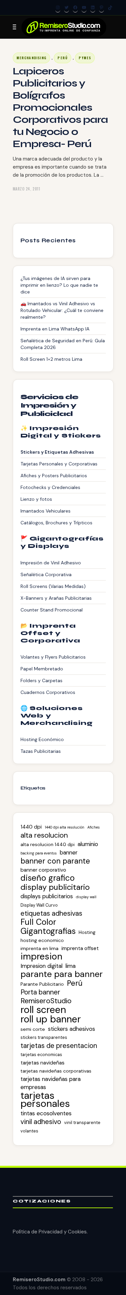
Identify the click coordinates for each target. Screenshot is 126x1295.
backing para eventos (38, 853)
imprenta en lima (39, 948)
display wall (86, 897)
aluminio (88, 844)
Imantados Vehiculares (45, 511)
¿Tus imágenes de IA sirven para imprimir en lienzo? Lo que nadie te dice (59, 285)
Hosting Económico (42, 739)
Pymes (85, 57)
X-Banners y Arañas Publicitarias (56, 598)
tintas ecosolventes (46, 1113)
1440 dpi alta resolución (64, 827)
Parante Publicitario (42, 984)
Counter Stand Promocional (51, 610)
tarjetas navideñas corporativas (55, 1071)
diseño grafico (47, 878)
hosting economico (42, 940)
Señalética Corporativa (46, 574)
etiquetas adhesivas (51, 913)
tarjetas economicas (41, 1054)
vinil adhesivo (40, 1122)
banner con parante (55, 861)
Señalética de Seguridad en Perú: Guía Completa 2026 (62, 344)
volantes (29, 1131)
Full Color (38, 922)
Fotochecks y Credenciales (50, 487)
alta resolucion (44, 835)
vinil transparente (82, 1122)
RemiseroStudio (46, 1001)
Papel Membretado (41, 669)
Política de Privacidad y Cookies (50, 1231)
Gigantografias (48, 931)
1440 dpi (31, 827)
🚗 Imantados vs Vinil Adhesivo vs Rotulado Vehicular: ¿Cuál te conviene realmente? (61, 310)
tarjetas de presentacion (58, 1046)
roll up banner (50, 1019)
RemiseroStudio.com (39, 1279)
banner (69, 852)
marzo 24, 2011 (26, 188)
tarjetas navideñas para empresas (50, 1083)
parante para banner (61, 974)
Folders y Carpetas (41, 680)
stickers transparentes (43, 1037)
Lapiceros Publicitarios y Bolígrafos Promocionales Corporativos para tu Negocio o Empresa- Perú (60, 107)
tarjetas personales (45, 1099)
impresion (41, 956)
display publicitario (55, 887)
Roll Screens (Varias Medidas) (53, 586)
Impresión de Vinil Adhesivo (50, 563)
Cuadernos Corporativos (47, 692)
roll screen (43, 1010)
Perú (62, 57)
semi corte (32, 1029)
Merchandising (31, 57)
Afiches (93, 827)
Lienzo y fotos (36, 499)
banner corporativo (43, 870)
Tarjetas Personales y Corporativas (58, 464)
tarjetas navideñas (42, 1062)
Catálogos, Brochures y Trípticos (56, 523)
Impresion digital (41, 966)
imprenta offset (80, 948)
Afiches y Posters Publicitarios (53, 476)
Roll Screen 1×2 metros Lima (51, 359)
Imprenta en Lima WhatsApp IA (54, 329)
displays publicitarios (46, 896)
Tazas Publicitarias (40, 751)
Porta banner (40, 992)
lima (71, 966)
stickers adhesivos (71, 1028)
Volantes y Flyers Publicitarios (53, 657)
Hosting (87, 932)
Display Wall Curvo (39, 905)
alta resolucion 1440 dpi (47, 844)
